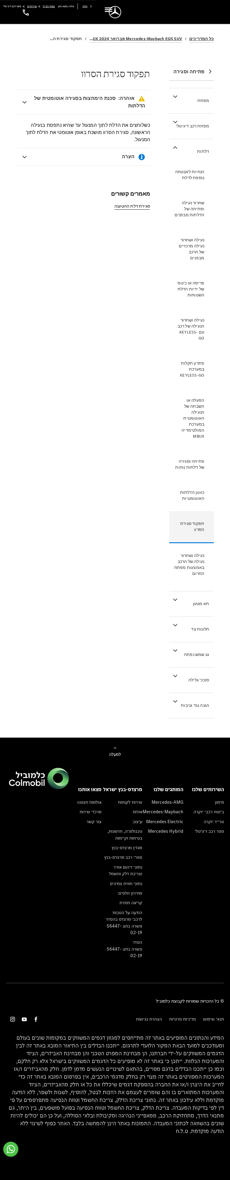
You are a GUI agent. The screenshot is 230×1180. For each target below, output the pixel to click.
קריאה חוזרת (130, 902)
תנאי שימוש (213, 1019)
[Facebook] (36, 1019)
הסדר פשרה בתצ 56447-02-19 (124, 949)
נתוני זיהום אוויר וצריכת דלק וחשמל (125, 870)
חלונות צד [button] (200, 629)
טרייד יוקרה (214, 821)
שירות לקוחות (130, 802)
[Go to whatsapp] (10, 1149)
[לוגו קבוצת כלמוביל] (39, 787)
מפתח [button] (203, 100)
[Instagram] (12, 1019)
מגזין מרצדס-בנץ (127, 847)
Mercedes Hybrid (165, 831)
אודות (137, 812)
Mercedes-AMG (167, 802)
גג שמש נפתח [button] (196, 654)
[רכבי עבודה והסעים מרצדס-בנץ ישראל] (115, 12)
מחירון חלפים (130, 893)
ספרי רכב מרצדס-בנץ (123, 857)
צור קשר (94, 821)
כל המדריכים (201, 39)
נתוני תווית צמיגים (126, 883)
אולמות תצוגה (89, 802)
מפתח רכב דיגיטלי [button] (192, 126)
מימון (219, 802)
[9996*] (25, 12)
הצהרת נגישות (149, 1019)
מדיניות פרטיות (182, 1019)
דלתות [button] (203, 151)
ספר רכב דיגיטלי (209, 831)
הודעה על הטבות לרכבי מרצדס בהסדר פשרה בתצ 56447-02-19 (124, 922)
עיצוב (137, 821)
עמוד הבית (49, 6)
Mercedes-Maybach (163, 812)
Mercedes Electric (164, 821)
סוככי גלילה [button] (198, 680)
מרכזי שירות (91, 812)
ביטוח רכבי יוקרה (208, 812)
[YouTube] (24, 1019)
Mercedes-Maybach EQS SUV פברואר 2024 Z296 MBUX (135, 39)
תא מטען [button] (201, 604)
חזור (84, 6)
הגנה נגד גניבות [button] (195, 705)
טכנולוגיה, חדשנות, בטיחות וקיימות (125, 834)
